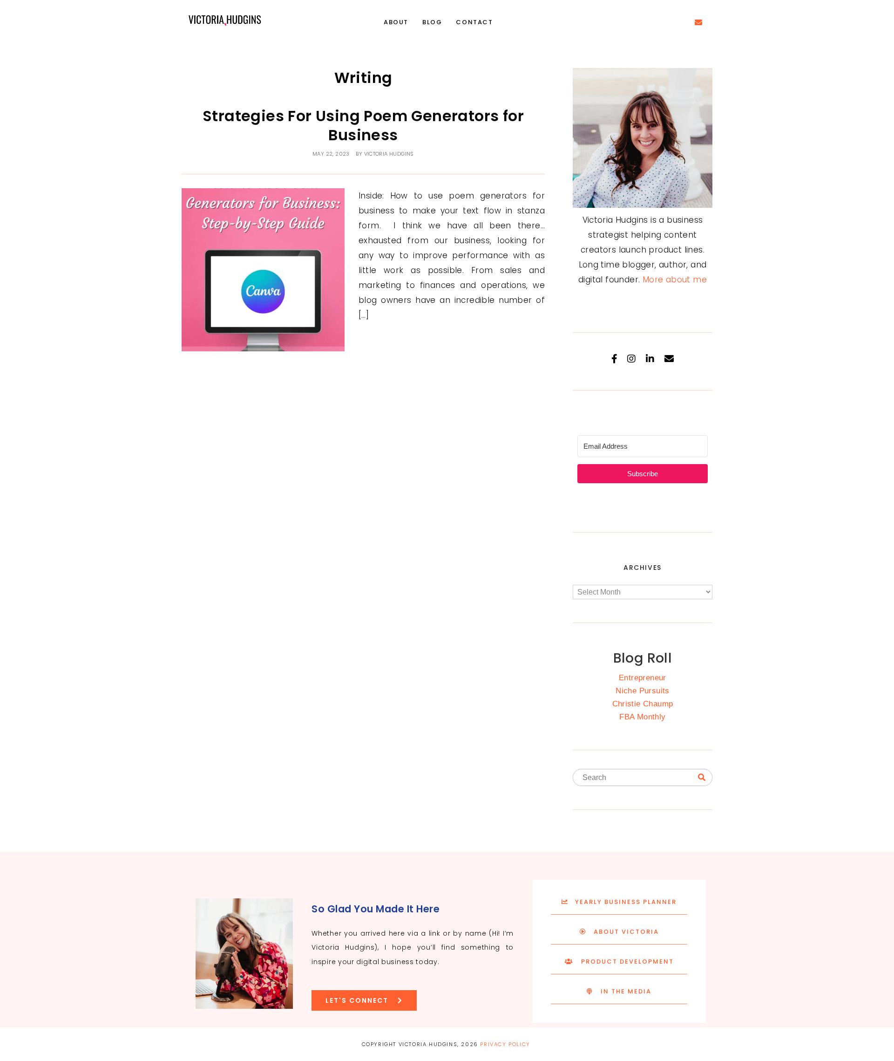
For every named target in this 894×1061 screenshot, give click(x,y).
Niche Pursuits (643, 690)
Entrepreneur (642, 677)
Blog (432, 22)
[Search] (702, 777)
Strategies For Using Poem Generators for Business (363, 125)
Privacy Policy (505, 1044)
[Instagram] (631, 358)
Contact (474, 22)
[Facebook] (614, 358)
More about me (675, 279)
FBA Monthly (642, 716)
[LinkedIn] (650, 358)
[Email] (669, 358)
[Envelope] (698, 22)
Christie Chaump (642, 703)
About (396, 22)
